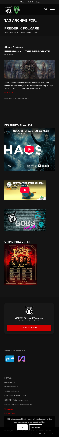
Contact (30, 2)
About (22, 2)
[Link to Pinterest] (48, 434)
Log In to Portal (29, 328)
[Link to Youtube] (40, 434)
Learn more (35, 427)
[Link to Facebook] (32, 434)
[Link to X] (36, 434)
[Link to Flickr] (52, 434)
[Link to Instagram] (44, 434)
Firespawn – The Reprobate (27, 51)
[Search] (44, 9)
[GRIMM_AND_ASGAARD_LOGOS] (24, 9)
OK (22, 427)
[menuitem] (22, 2)
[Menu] (51, 9)
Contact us (8, 409)
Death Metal (9, 55)
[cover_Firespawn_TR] (29, 69)
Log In (38, 2)
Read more (8, 92)
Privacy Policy (9, 413)
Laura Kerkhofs (24, 98)
